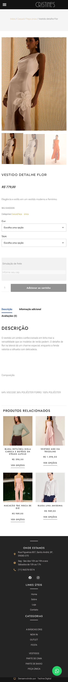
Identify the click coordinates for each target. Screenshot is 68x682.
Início (12, 19)
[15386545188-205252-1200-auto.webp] (34, 84)
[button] (5, 5)
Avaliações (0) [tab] (9, 316)
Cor (4, 221)
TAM (4, 236)
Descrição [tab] (7, 309)
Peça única (31, 19)
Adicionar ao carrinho (39, 288)
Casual (20, 19)
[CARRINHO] (64, 531)
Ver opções (18, 465)
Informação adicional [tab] (30, 309)
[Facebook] (30, 578)
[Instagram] (38, 578)
